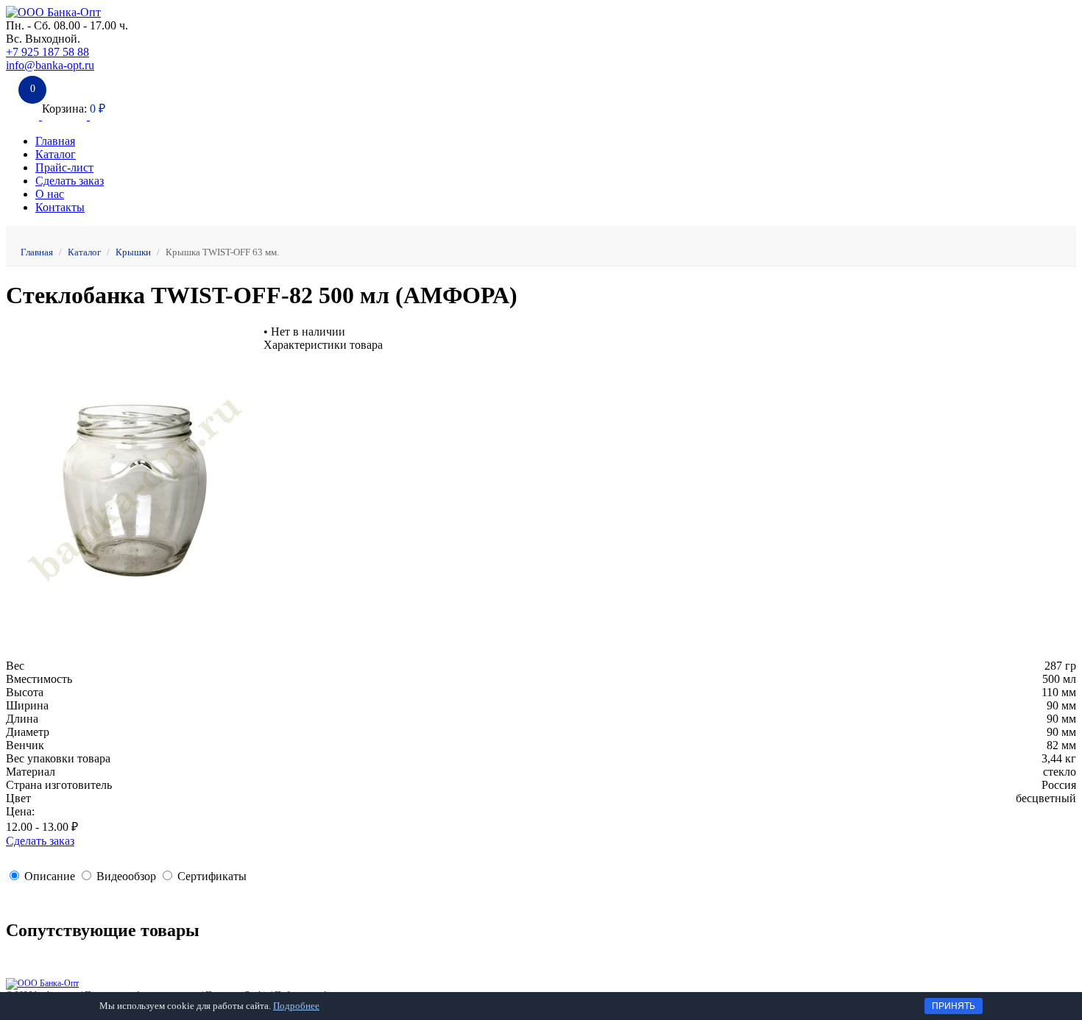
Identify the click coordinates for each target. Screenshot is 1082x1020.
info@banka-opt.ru (50, 65)
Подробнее (296, 1005)
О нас (49, 194)
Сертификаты (212, 876)
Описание (49, 876)
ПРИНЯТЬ (953, 1006)
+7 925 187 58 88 (47, 52)
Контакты (60, 207)
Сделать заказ (69, 180)
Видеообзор (126, 876)
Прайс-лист (64, 167)
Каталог (55, 154)
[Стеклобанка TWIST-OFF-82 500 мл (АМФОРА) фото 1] (135, 652)
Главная (55, 141)
